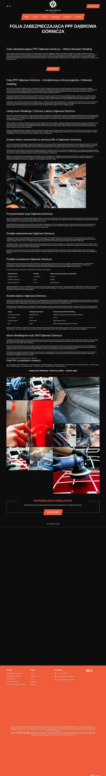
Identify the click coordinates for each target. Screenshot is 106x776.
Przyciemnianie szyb (12, 682)
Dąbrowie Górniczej (23, 346)
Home (32, 673)
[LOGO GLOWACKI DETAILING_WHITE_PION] (53, 6)
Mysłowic (33, 735)
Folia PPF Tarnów (39, 366)
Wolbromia (71, 735)
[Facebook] (7, 6)
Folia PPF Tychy (49, 366)
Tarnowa (59, 735)
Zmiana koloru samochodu (14, 673)
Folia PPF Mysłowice (83, 365)
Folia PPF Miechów (70, 365)
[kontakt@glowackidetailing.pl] (56, 676)
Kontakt (33, 684)
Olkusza (48, 735)
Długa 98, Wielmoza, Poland (66, 680)
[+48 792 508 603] (56, 673)
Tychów (65, 735)
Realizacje (33, 676)
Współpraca (34, 682)
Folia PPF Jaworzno (35, 365)
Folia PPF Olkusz (15, 366)
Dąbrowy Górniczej (71, 733)
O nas (32, 679)
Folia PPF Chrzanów (22, 365)
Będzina (56, 733)
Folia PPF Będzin (11, 365)
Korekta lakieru (10, 679)
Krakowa (50, 733)
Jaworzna (80, 733)
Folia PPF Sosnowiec (27, 366)
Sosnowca (54, 735)
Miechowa (92, 733)
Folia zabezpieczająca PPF (13, 676)
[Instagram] (10, 6)
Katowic (86, 733)
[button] (48, 17)
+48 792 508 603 (62, 673)
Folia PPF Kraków (59, 365)
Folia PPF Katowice (47, 365)
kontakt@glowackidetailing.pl (66, 676)
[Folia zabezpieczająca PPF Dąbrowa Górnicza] (17, 388)
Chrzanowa (62, 733)
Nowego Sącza (41, 735)
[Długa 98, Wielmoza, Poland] (56, 679)
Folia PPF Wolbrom (60, 366)
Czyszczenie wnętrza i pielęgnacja (16, 684)
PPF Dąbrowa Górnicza (25, 53)
